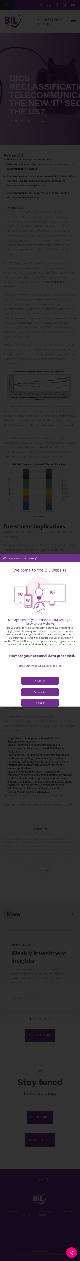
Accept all (40, 680)
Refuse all (40, 702)
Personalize (40, 692)
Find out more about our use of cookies (40, 665)
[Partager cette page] (71, 1252)
